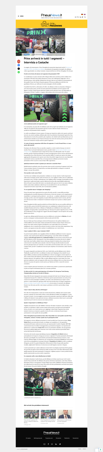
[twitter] (82, 17)
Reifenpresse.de (38, 438)
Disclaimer (58, 438)
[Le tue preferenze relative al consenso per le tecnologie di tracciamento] (100, 449)
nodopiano (24, 449)
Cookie (79, 449)
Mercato (27, 54)
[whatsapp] (78, 17)
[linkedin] (80, 17)
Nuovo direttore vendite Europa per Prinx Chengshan (64, 420)
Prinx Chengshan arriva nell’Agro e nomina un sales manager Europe (48, 420)
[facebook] (77, 17)
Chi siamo (28, 438)
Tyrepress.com (49, 438)
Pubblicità (66, 438)
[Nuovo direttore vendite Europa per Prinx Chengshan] (65, 414)
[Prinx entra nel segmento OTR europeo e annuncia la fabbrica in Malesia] (31, 414)
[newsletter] (75, 17)
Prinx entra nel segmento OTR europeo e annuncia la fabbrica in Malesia (31, 421)
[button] (40, 42)
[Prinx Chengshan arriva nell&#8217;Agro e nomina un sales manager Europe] (48, 414)
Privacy (84, 449)
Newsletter (76, 438)
